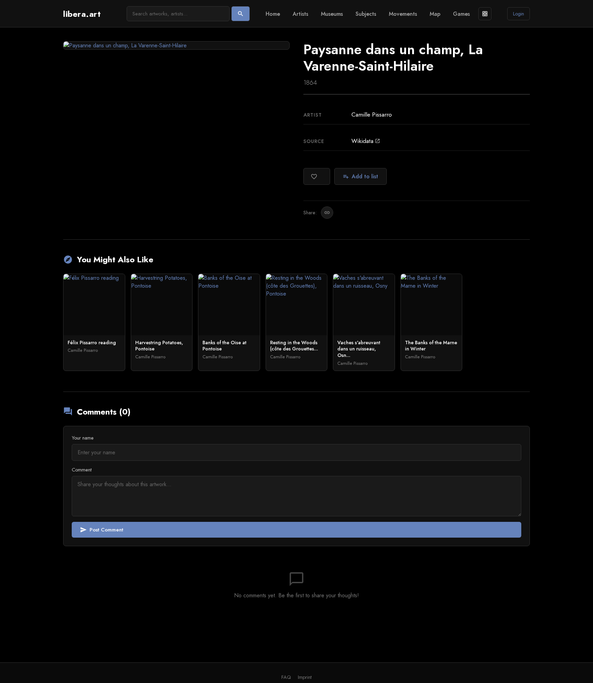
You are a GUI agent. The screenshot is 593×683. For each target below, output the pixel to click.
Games (461, 14)
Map (435, 14)
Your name (83, 437)
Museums (332, 14)
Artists (300, 14)
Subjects (366, 14)
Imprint (305, 677)
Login (518, 13)
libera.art (82, 14)
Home (273, 14)
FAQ (286, 677)
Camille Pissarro (371, 114)
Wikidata (365, 140)
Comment (82, 469)
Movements (403, 14)
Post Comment (101, 530)
